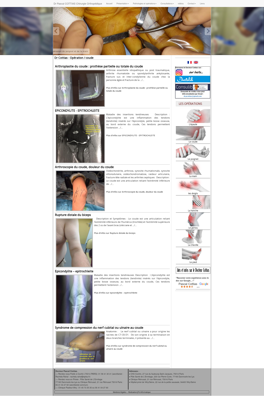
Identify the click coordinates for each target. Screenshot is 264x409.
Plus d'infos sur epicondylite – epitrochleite (115, 292)
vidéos (181, 3)
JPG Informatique (144, 392)
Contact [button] (191, 3)
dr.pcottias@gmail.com (193, 96)
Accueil (109, 3)
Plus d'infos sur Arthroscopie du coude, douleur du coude (134, 191)
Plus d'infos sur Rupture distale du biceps (114, 233)
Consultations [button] (166, 3)
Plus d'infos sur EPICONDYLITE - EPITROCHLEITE (130, 135)
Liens (202, 3)
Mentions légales (119, 392)
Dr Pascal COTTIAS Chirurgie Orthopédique (78, 3)
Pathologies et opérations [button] (144, 3)
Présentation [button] (121, 3)
